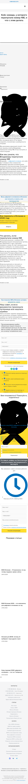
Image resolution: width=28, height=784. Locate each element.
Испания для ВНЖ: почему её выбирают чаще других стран (10, 638)
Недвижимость (14, 714)
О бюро (14, 749)
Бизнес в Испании (14, 716)
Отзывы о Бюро (14, 755)
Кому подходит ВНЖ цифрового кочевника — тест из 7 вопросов (11, 671)
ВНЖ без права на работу (14, 726)
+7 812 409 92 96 (9, 691)
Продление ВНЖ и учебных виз (14, 739)
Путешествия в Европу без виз (14, 718)
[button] (14, 93)
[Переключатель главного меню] (25, 6)
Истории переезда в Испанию (14, 712)
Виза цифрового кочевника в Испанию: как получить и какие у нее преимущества (14, 199)
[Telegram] (17, 759)
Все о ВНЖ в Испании (14, 724)
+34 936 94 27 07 (11, 693)
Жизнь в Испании (14, 710)
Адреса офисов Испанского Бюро (14, 699)
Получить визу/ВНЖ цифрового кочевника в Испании (14, 426)
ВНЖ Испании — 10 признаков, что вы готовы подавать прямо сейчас (13, 571)
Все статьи (14, 705)
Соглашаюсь (19, 353)
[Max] (10, 759)
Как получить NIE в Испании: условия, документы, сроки (14, 301)
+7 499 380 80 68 (11, 689)
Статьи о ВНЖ (14, 707)
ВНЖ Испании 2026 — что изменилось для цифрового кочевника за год (13, 604)
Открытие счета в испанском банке (14, 741)
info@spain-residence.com (14, 697)
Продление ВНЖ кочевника (14, 737)
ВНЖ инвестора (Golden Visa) (14, 728)
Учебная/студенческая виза (14, 730)
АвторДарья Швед (3, 53)
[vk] (14, 759)
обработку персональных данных (18, 358)
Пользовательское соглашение (14, 753)
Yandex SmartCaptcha (21, 780)
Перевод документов (14, 743)
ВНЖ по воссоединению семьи (14, 732)
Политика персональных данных (14, 751)
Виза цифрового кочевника (14, 735)
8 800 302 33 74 (14, 1)
